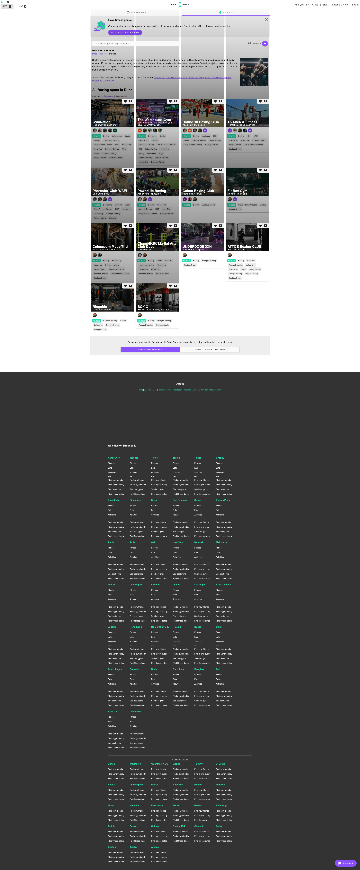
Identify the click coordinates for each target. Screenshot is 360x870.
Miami (111, 805)
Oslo (153, 542)
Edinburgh (221, 805)
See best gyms (114, 489)
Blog (325, 4)
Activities (112, 472)
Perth (111, 542)
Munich (198, 784)
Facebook (178, 390)
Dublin (111, 826)
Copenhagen (115, 669)
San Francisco (180, 500)
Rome (197, 500)
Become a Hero (340, 4)
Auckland (113, 711)
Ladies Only (250, 265)
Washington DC (159, 763)
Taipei (197, 457)
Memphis (134, 805)
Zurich (111, 763)
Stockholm (114, 500)
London (155, 584)
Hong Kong (136, 626)
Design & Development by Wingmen (207, 390)
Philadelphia (136, 784)
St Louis (220, 763)
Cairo (219, 826)
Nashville (178, 784)
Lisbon (176, 584)
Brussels (134, 669)
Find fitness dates (116, 493)
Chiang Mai (179, 826)
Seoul (154, 500)
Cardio (243, 269)
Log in (355, 4)
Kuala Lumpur (223, 584)
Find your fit (302, 4)
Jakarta (112, 626)
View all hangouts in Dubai (210, 349)
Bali (218, 669)
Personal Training (236, 265)
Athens (155, 847)
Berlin (154, 669)
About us (147, 390)
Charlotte (199, 826)
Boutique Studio (190, 265)
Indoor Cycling (255, 269)
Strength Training (209, 260)
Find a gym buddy (116, 484)
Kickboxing (233, 269)
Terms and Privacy (165, 390)
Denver (133, 826)
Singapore (135, 500)
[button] (346, 863)
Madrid (176, 805)
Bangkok (199, 669)
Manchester (157, 805)
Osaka (154, 784)
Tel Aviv (198, 763)
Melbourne (221, 542)
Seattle (111, 784)
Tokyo (154, 457)
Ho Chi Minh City (160, 626)
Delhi (218, 626)
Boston (112, 847)
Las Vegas (199, 584)
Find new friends (115, 480)
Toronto (134, 457)
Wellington (135, 763)
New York (178, 542)
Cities (315, 4)
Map (23, 6)
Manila (111, 584)
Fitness (186, 260)
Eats (110, 467)
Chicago (155, 826)
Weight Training (251, 273)
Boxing (196, 260)
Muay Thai (251, 260)
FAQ (141, 390)
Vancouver (114, 457)
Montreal (220, 784)
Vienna (176, 763)
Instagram (187, 390)
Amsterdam (136, 711)
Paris (132, 542)
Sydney (220, 457)
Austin (133, 847)
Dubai (197, 626)
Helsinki (177, 626)
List (7, 6)
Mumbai (198, 542)
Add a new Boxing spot (150, 349)
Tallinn (176, 457)
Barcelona (178, 669)
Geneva (198, 805)
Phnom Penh (223, 500)
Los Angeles (136, 584)
